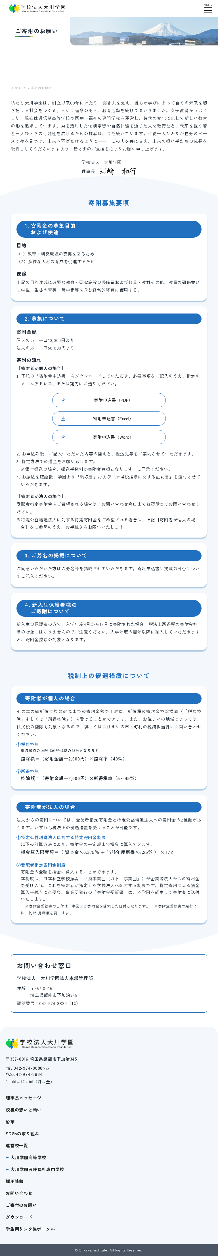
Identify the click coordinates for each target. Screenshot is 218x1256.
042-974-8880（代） (59, 1003)
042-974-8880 (27, 1068)
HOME (16, 87)
